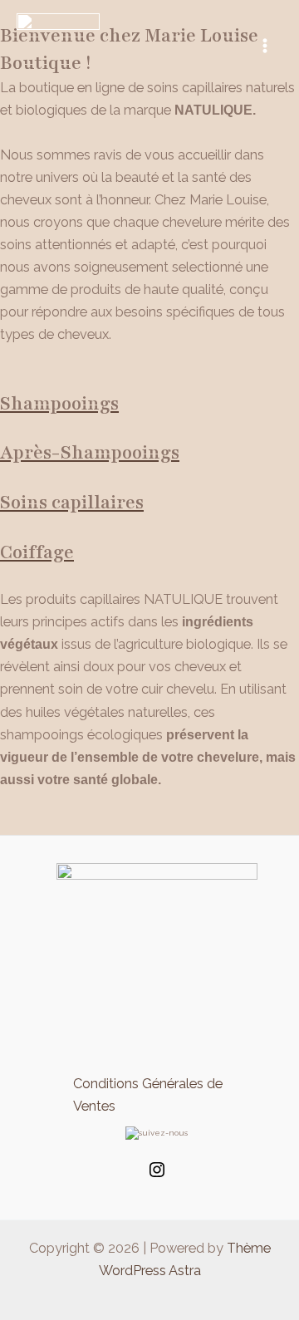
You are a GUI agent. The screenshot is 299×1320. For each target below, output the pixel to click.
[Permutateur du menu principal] (264, 46)
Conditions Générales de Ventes (148, 1095)
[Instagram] (157, 1176)
